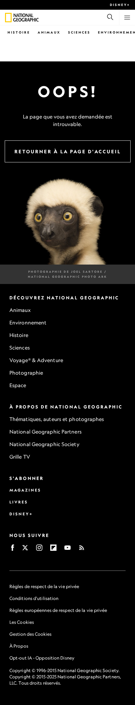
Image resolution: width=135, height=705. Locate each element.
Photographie (26, 373)
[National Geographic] (8, 17)
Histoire (19, 32)
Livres (18, 502)
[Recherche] (110, 17)
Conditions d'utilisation (33, 598)
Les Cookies (21, 622)
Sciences (79, 32)
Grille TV (19, 457)
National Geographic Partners (45, 432)
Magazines (25, 490)
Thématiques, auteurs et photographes (56, 419)
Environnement (27, 322)
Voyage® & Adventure (36, 360)
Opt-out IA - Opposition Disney (41, 657)
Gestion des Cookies (30, 634)
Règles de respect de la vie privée (44, 586)
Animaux (49, 32)
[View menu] (127, 17)
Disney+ (120, 5)
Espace (17, 385)
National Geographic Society (44, 444)
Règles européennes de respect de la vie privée (58, 610)
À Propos (18, 646)
